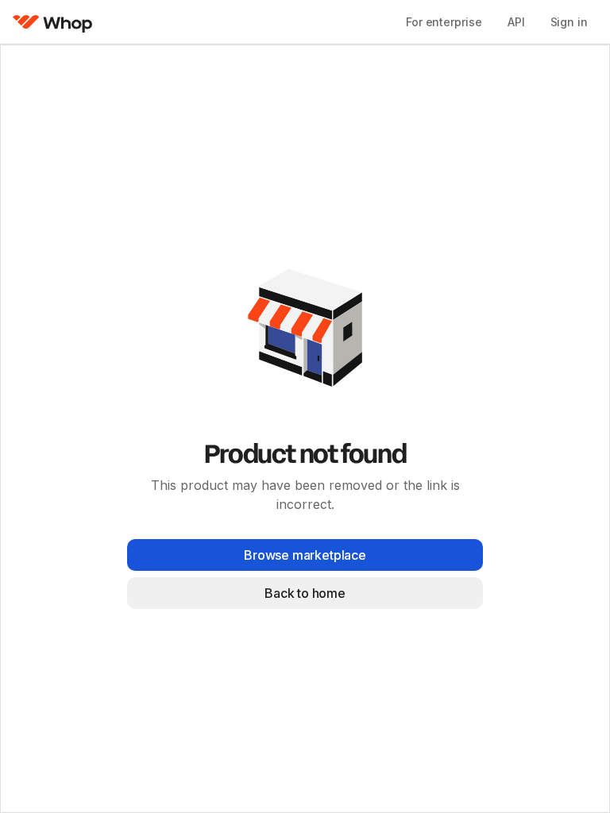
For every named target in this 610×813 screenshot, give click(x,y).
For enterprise (444, 22)
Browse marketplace (305, 555)
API (516, 22)
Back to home (305, 593)
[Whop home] (52, 22)
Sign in (569, 22)
